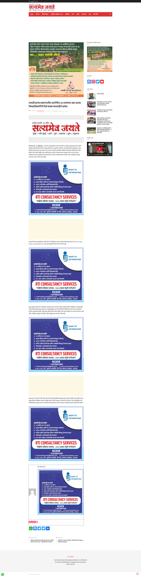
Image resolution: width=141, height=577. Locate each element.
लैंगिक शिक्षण (45, 14)
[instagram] (37, 522)
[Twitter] (35, 522)
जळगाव (54, 111)
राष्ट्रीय (77, 14)
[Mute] (108, 154)
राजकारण (84, 14)
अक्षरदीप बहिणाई (100, 94)
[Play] (89, 154)
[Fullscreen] (110, 154)
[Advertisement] (70, 29)
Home (31, 14)
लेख (90, 14)
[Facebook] (32, 522)
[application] (99, 149)
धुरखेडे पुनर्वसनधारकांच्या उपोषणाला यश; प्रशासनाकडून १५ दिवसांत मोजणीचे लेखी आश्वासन (104, 103)
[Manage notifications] (137, 574)
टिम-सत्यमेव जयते (41, 111)
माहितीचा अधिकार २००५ (57, 14)
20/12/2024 (48, 111)
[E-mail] (30, 522)
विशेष (57, 111)
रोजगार (37, 14)
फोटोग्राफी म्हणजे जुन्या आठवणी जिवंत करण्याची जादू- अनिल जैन (104, 111)
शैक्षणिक (67, 14)
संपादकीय (95, 14)
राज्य (73, 14)
